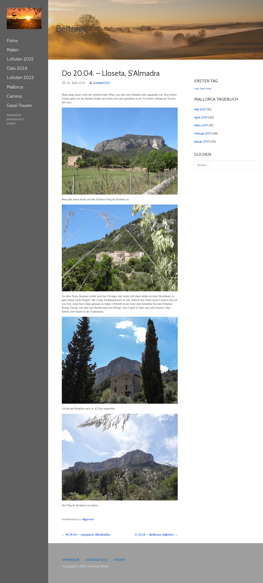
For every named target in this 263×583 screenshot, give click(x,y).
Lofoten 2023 (20, 77)
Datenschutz (15, 119)
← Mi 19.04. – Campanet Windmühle (86, 534)
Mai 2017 (200, 109)
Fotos (12, 40)
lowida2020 (101, 83)
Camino (14, 96)
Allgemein (88, 519)
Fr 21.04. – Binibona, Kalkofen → (156, 534)
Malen (12, 50)
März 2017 (201, 125)
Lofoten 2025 (20, 59)
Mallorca (15, 87)
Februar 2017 (202, 133)
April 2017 (201, 117)
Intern (11, 123)
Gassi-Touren (19, 105)
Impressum (14, 115)
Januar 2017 (201, 141)
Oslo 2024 (17, 68)
